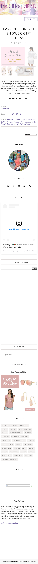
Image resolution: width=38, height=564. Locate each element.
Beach (4, 456)
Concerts (28, 456)
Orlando (17, 448)
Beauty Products (19, 440)
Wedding (31, 452)
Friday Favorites (25, 429)
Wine (10, 456)
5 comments (5, 109)
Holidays (31, 440)
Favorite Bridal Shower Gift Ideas (19, 33)
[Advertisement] (9, 306)
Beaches (5, 452)
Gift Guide (25, 122)
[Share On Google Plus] (20, 114)
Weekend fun (6, 425)
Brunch (31, 448)
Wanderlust (18, 456)
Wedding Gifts (23, 124)
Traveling (5, 436)
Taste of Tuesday (16, 433)
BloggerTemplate (31, 561)
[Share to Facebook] (8, 114)
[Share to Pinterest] (16, 114)
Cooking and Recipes (20, 425)
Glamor (18, 444)
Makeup (23, 452)
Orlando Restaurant (9, 459)
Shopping (13, 429)
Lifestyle (28, 433)
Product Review (7, 444)
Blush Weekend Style (19, 372)
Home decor (14, 452)
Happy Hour (28, 444)
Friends (4, 429)
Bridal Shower (13, 119)
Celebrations (7, 448)
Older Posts (30, 134)
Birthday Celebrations (19, 436)
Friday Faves (13, 122)
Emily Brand (18, 251)
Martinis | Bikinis (13, 561)
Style (24, 448)
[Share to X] (12, 114)
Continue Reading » (19, 99)
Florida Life (6, 440)
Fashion (5, 433)
